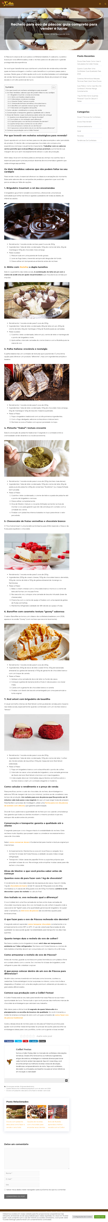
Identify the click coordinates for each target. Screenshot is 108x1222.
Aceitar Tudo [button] (99, 1217)
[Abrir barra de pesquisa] (105, 4)
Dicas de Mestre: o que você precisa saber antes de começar (29, 115)
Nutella (24, 267)
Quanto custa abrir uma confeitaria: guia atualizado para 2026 (89, 71)
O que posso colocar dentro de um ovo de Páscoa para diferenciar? (32, 128)
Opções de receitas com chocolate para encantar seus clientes (36, 1124)
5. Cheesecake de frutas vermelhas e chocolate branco (28, 103)
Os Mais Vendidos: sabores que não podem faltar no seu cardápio (31, 92)
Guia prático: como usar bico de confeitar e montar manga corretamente (89, 88)
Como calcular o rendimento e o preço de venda (24, 110)
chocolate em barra (18, 886)
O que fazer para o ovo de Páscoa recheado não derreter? (29, 121)
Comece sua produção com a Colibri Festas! (23, 130)
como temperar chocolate (39, 924)
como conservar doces (19, 842)
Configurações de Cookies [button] (82, 1217)
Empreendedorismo (27, 1086)
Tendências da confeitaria (86, 140)
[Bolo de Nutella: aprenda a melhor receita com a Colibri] (57, 1117)
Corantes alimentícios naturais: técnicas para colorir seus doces (89, 80)
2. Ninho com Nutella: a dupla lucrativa (22, 97)
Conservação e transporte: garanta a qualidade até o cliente (28, 112)
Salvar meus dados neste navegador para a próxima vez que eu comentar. (36, 1190)
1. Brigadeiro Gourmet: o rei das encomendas (24, 95)
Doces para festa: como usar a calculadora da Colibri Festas (89, 62)
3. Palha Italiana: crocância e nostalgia (22, 99)
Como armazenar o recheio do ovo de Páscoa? (25, 126)
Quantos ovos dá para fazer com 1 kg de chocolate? (27, 117)
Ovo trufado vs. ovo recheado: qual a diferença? (25, 119)
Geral (79, 131)
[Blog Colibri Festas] (7, 4)
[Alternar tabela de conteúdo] (52, 87)
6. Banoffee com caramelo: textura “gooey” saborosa (27, 105)
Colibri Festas (43, 34)
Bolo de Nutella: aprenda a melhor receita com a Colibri (56, 1124)
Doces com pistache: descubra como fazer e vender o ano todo (28, 1090)
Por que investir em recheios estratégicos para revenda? (26, 90)
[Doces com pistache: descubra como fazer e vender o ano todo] (16, 1117)
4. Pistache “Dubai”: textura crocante (22, 101)
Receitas (80, 136)
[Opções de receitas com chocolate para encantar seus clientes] (36, 1117)
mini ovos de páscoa (29, 911)
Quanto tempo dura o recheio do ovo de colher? (26, 123)
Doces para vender (13, 1086)
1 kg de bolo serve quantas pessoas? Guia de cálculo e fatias (87, 98)
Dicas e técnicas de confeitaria (88, 117)
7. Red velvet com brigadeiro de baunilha (23, 108)
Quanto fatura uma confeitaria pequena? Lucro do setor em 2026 (28, 1088)
